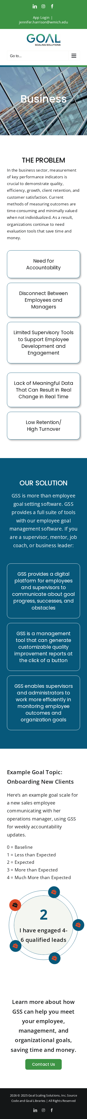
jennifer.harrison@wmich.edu (43, 22)
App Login (41, 17)
